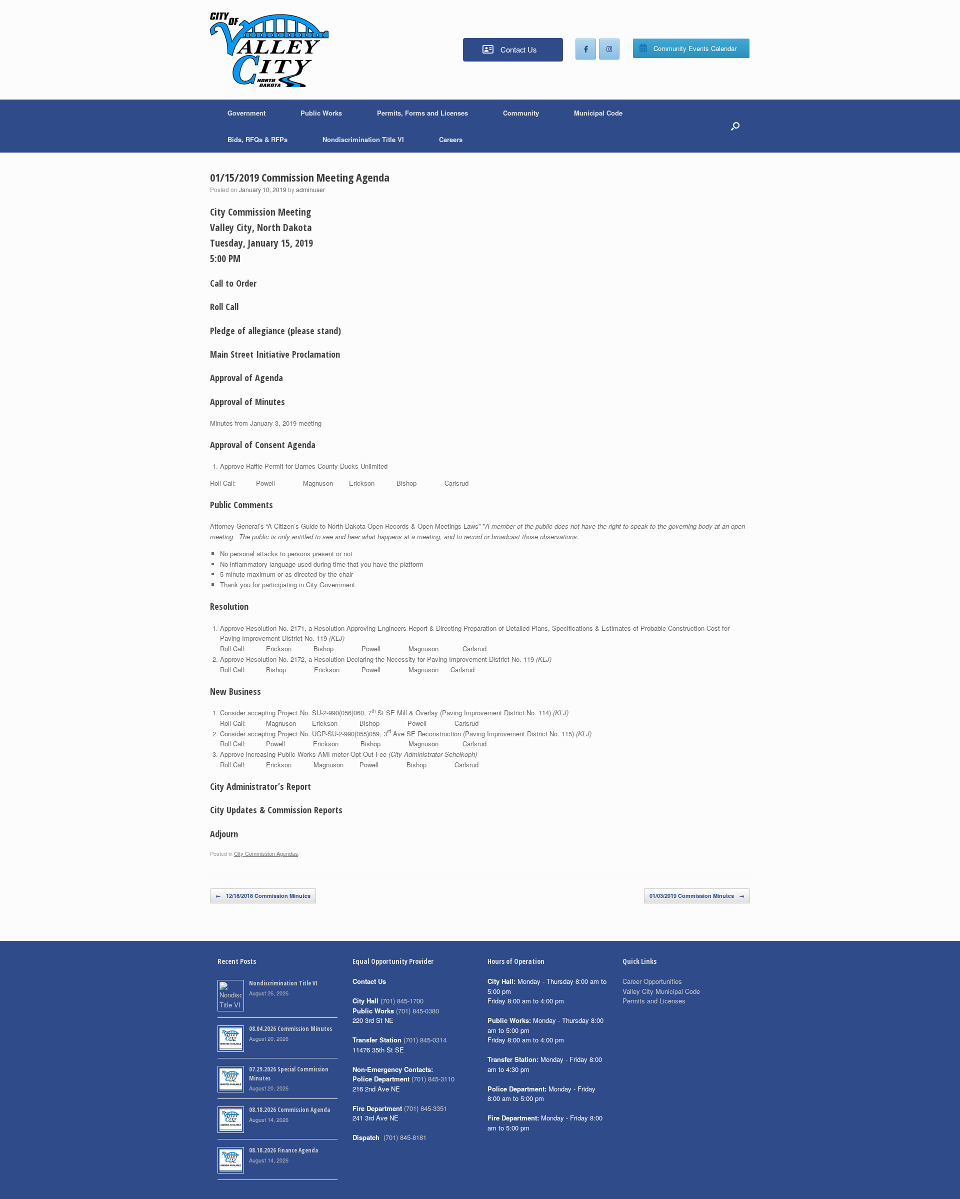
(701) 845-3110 (433, 1078)
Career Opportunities (652, 981)
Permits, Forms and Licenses (422, 113)
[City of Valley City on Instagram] (609, 49)
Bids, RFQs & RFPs (258, 139)
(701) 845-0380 (417, 1010)
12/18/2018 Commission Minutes (263, 895)
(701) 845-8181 (405, 1137)
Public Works (321, 113)
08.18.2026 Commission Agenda (289, 1109)
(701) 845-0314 (425, 1039)
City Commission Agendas (266, 853)
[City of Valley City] (269, 50)
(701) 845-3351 (425, 1108)
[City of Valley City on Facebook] (586, 49)
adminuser (310, 189)
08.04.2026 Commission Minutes (290, 1028)
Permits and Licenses (654, 1000)
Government (247, 113)
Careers (450, 139)
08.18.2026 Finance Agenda (283, 1150)
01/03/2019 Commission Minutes (697, 895)
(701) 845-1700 (402, 1000)
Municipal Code (598, 113)
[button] (735, 126)
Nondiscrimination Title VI (363, 139)
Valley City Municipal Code (661, 991)
